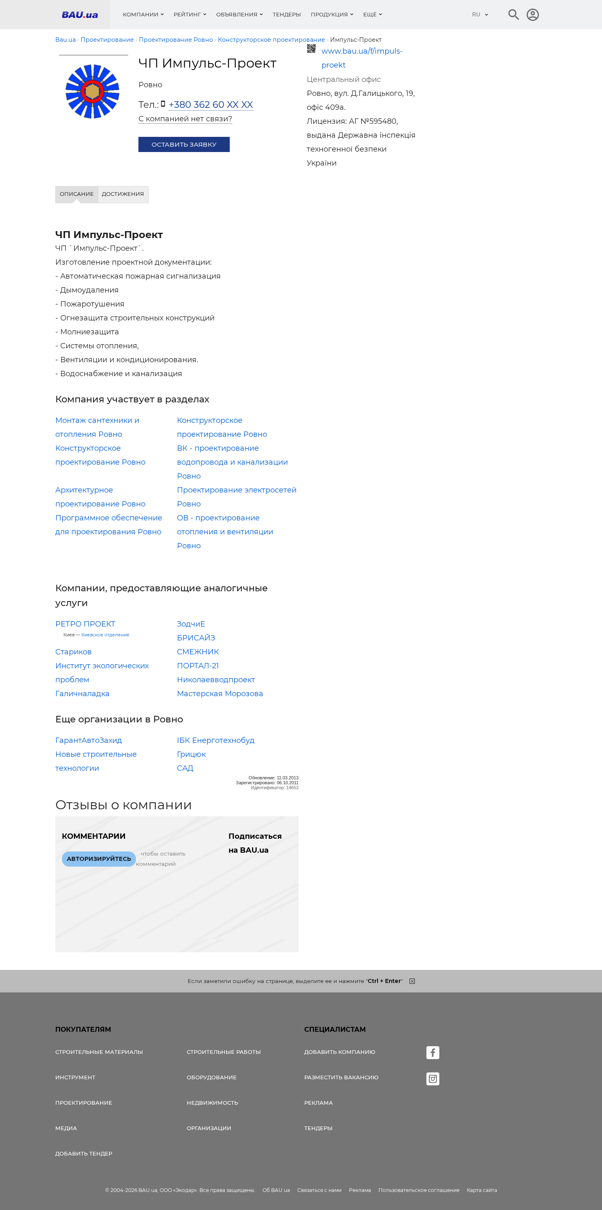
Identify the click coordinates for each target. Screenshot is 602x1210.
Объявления (237, 14)
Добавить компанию (339, 1052)
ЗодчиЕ (191, 624)
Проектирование (83, 1102)
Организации (209, 1128)
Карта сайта (482, 1190)
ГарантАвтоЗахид (88, 740)
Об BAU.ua (276, 1190)
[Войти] (532, 14)
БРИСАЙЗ (196, 637)
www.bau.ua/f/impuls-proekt (362, 58)
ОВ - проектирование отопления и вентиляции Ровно (225, 531)
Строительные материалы (99, 1052)
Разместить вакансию (341, 1077)
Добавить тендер (83, 1153)
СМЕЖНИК (198, 651)
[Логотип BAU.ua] (86, 14)
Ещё (370, 14)
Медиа (66, 1128)
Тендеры (287, 14)
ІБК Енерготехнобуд (216, 740)
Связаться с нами (319, 1190)
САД (185, 768)
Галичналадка (82, 693)
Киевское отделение (105, 635)
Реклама (318, 1102)
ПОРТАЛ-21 (198, 665)
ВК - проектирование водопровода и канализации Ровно (232, 462)
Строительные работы (224, 1052)
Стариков (73, 651)
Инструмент (75, 1077)
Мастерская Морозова (220, 693)
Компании (140, 14)
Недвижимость (212, 1102)
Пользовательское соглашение (418, 1190)
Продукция (329, 14)
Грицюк (191, 754)
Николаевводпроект (216, 679)
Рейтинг (187, 14)
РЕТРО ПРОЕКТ (85, 624)
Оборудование (212, 1077)
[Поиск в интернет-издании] (514, 14)
